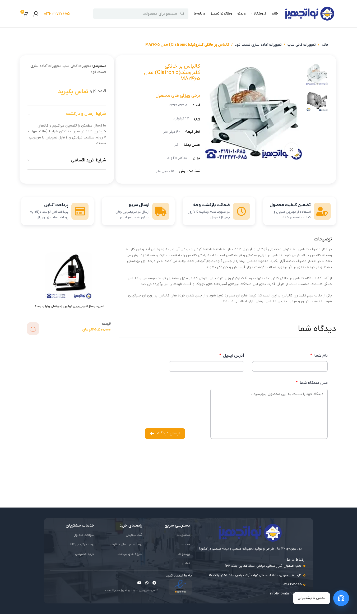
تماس (186, 563)
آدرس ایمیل (233, 355)
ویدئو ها (184, 554)
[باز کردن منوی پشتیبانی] (341, 598)
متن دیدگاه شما (313, 382)
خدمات (185, 544)
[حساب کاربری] (36, 13)
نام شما (320, 355)
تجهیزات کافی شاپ (302, 44)
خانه (325, 44)
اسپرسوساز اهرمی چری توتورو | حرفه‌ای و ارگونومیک (69, 306)
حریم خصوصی (84, 554)
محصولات (183, 535)
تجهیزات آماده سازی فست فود (258, 44)
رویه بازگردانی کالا (82, 544)
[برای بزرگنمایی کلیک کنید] (291, 149)
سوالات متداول (83, 535)
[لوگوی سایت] (309, 13)
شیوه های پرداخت (130, 554)
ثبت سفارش (134, 535)
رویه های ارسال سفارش (126, 544)
